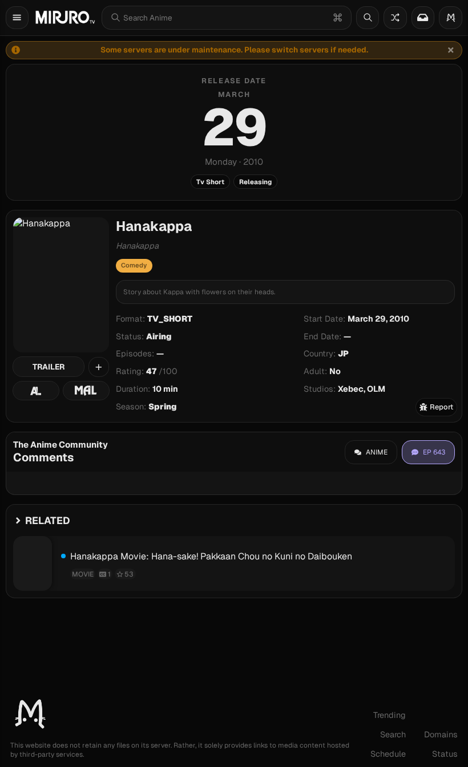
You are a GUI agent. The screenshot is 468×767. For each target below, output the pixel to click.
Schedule (388, 754)
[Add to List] (98, 367)
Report (441, 407)
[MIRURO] (65, 17)
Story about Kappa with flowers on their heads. (199, 292)
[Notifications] (422, 17)
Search (393, 734)
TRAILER (48, 367)
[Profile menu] (450, 17)
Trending (389, 715)
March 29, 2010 (378, 319)
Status (445, 754)
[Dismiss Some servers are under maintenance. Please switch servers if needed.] (451, 50)
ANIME (377, 452)
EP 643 (434, 452)
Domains (441, 734)
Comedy (134, 265)
